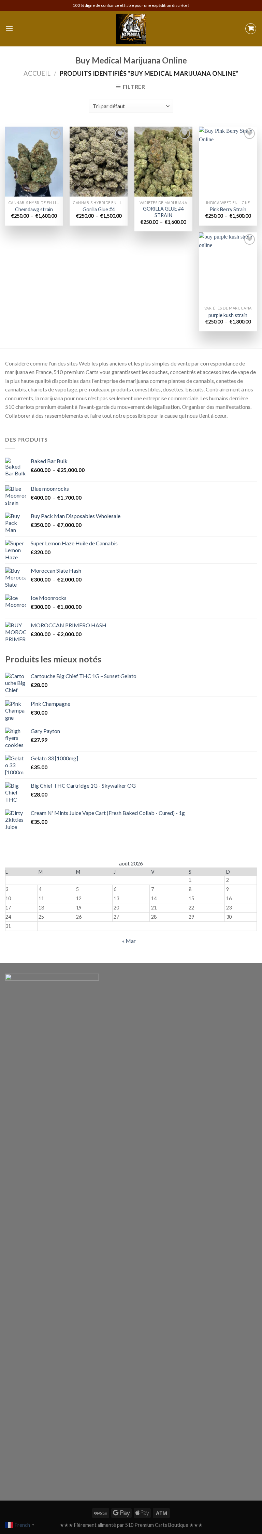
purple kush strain (227, 315)
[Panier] (250, 28)
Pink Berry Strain (227, 209)
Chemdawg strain (34, 209)
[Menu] (9, 28)
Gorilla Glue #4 (99, 209)
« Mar (129, 940)
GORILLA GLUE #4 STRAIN (163, 212)
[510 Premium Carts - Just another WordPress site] (131, 28)
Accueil (37, 73)
